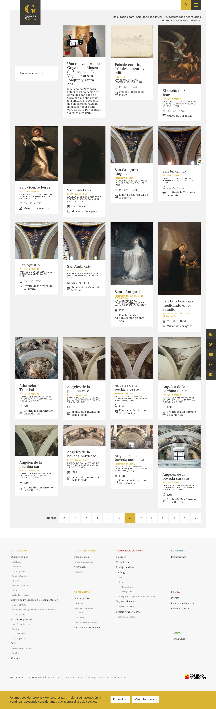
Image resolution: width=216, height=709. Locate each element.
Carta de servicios (20, 595)
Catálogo (121, 572)
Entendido (120, 699)
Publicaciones (178, 556)
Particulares (22, 633)
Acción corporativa (21, 619)
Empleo (15, 653)
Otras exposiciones (84, 562)
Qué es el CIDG (19, 605)
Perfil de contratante (22, 648)
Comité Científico (20, 576)
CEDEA (15, 580)
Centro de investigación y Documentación (34, 599)
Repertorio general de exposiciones (138, 596)
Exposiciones (81, 556)
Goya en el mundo (126, 601)
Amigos (15, 629)
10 (174, 518)
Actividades (80, 566)
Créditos (79, 677)
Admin (123, 677)
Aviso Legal (91, 677)
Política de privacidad (108, 677)
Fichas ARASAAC (180, 608)
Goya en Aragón (125, 606)
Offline (120, 582)
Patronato (17, 566)
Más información (145, 699)
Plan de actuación (20, 585)
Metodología (127, 587)
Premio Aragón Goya (128, 611)
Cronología (122, 562)
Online (120, 577)
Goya (81, 617)
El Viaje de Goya (125, 567)
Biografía (121, 556)
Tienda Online (179, 638)
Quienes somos (19, 556)
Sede (13, 643)
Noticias (79, 603)
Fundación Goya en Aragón (27, 677)
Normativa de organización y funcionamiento (34, 609)
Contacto (16, 657)
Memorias (80, 572)
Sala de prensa (82, 598)
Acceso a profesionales (86, 622)
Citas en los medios (84, 608)
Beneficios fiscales (21, 624)
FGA (81, 612)
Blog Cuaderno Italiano (87, 626)
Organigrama (18, 571)
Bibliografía (126, 591)
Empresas (21, 638)
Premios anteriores (126, 616)
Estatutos (16, 562)
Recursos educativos (182, 603)
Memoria (16, 590)
